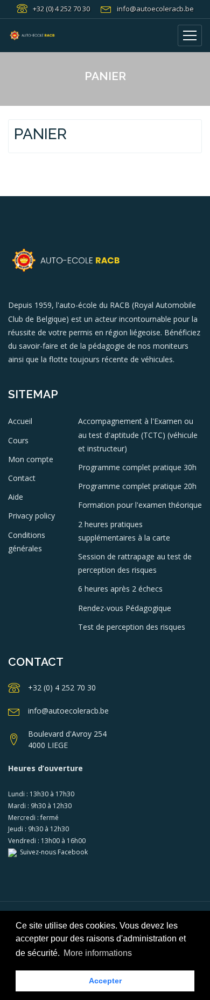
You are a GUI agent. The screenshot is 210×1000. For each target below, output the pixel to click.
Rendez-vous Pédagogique (124, 608)
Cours (18, 440)
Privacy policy (31, 515)
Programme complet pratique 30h (137, 467)
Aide (15, 497)
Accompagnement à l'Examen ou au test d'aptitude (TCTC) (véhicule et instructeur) (138, 434)
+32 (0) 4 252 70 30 (61, 8)
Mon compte (30, 459)
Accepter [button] (105, 980)
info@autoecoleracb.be (155, 8)
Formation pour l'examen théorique (140, 505)
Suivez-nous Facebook (52, 852)
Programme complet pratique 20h (137, 486)
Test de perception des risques (131, 627)
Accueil (20, 421)
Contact (22, 478)
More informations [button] (98, 953)
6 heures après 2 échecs (120, 589)
